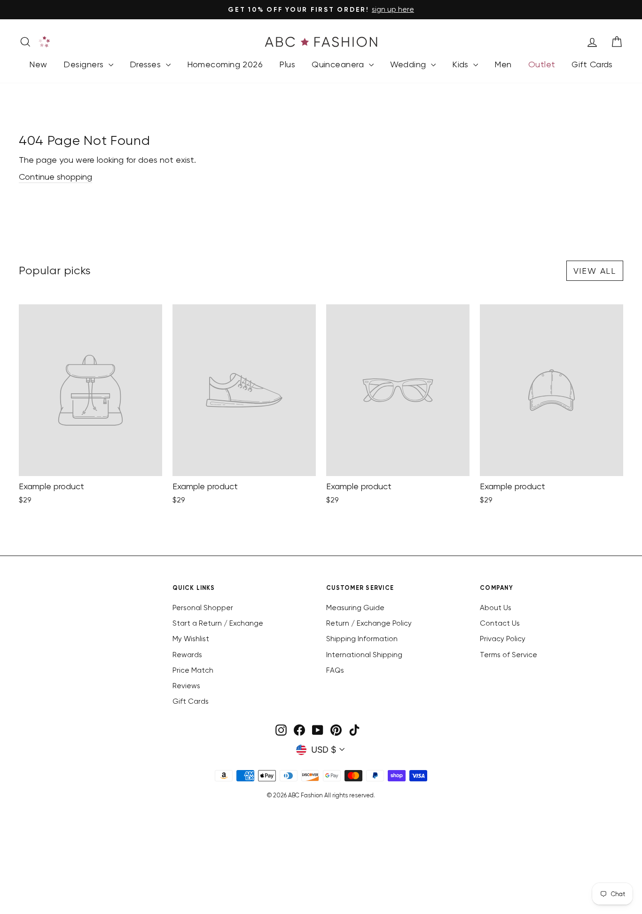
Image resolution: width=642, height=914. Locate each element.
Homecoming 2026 (225, 64)
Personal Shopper (202, 608)
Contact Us (500, 623)
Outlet (542, 64)
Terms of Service (508, 655)
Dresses (147, 64)
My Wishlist (190, 639)
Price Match (192, 670)
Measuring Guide (355, 608)
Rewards (187, 655)
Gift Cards (592, 64)
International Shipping (364, 655)
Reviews (186, 686)
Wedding (409, 64)
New (38, 64)
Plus (287, 64)
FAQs (335, 670)
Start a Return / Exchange (217, 623)
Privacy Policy (502, 639)
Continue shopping (55, 177)
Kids (461, 64)
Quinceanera (339, 64)
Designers (84, 64)
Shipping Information (362, 639)
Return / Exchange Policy (369, 623)
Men (502, 64)
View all (594, 271)
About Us (495, 608)
